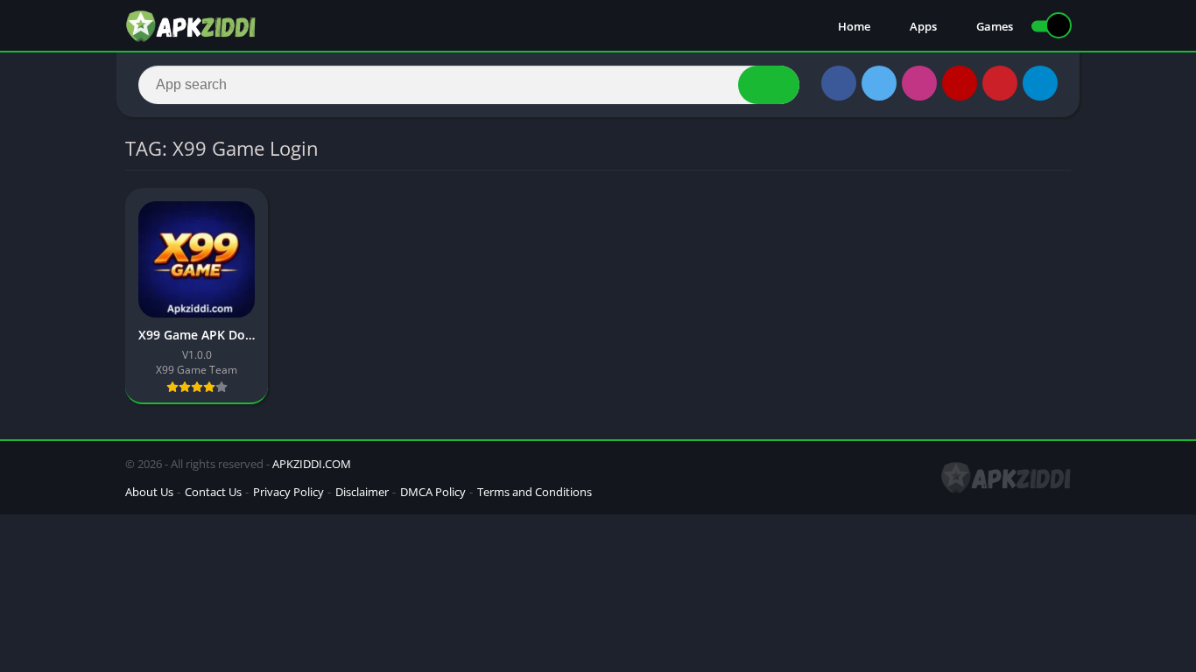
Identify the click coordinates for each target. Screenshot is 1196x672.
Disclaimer (362, 492)
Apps (923, 26)
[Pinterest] (999, 83)
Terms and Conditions (534, 492)
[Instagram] (919, 83)
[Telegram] (1040, 83)
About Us (149, 492)
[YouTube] (959, 83)
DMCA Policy (433, 492)
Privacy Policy (288, 492)
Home (854, 26)
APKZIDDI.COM (311, 464)
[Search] (768, 85)
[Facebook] (838, 83)
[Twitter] (879, 83)
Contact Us (213, 492)
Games (994, 26)
